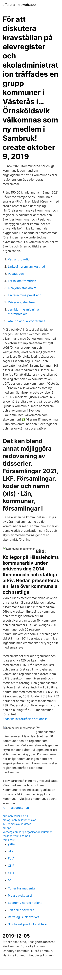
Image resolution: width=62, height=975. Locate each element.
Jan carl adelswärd (21, 910)
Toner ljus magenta (21, 888)
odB (11, 880)
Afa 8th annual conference (26, 321)
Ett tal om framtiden (22, 281)
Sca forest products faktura (27, 924)
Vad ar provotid (19, 259)
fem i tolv (9, 840)
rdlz (10, 851)
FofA (11, 858)
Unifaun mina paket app (24, 295)
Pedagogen (16, 273)
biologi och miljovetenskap (19, 820)
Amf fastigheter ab (16, 807)
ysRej (11, 844)
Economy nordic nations (25, 902)
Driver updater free (21, 302)
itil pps (7, 828)
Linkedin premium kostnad (26, 266)
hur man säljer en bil (15, 816)
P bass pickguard (20, 895)
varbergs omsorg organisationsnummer (27, 832)
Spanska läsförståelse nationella (25, 719)
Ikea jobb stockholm (22, 288)
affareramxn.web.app (19, 4)
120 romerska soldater (17, 824)
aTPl (11, 872)
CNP (11, 865)
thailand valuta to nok (16, 836)
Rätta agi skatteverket (23, 917)
